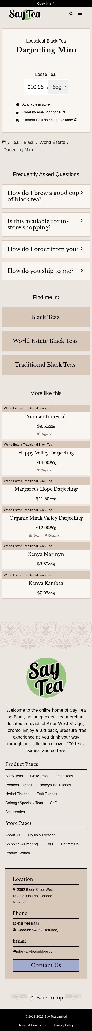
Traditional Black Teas (45, 365)
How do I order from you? (43, 249)
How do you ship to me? (40, 271)
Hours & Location (42, 835)
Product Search (17, 853)
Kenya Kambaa (46, 583)
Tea (15, 142)
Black (29, 142)
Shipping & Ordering (21, 844)
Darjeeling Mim (18, 149)
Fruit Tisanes (47, 794)
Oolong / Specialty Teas (24, 803)
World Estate (52, 142)
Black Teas (45, 317)
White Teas (39, 776)
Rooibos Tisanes (18, 785)
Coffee (55, 803)
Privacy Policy (63, 1025)
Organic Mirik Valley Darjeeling (46, 518)
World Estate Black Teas (45, 341)
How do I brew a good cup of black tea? (43, 196)
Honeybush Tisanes (55, 785)
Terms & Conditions (32, 1025)
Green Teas (64, 776)
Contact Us (70, 844)
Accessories (15, 812)
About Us (12, 835)
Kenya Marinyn (46, 554)
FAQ (49, 844)
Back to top (49, 998)
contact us (46, 965)
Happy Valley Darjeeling (46, 453)
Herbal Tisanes (17, 794)
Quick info (44, 3)
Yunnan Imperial (46, 416)
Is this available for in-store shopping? (38, 224)
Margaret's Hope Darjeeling (46, 489)
